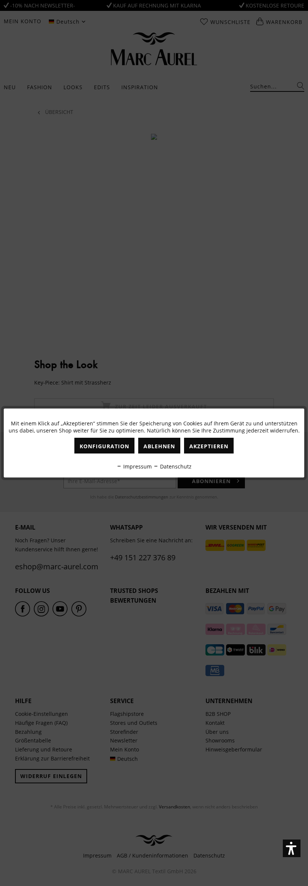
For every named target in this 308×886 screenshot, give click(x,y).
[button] (291, 848)
